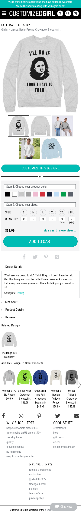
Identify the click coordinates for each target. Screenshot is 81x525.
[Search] (69, 13)
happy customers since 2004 (21, 428)
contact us (35, 474)
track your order (37, 484)
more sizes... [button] (67, 230)
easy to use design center (20, 456)
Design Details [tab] (13, 267)
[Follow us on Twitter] (57, 416)
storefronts (59, 428)
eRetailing (49, 509)
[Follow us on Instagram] (21, 416)
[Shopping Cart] (76, 13)
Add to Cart (40, 241)
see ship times (14, 437)
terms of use (36, 493)
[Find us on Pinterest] (39, 416)
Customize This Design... (41, 168)
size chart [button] (50, 230)
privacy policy (36, 498)
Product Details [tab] (14, 309)
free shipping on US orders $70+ (23, 432)
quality (10, 442)
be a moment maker (64, 446)
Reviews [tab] (10, 317)
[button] (18, 126)
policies (33, 488)
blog (55, 432)
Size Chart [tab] (11, 302)
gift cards (58, 437)
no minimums (13, 451)
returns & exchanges (40, 469)
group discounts (15, 446)
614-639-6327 (38, 479)
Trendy (20, 293)
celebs (56, 442)
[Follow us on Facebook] (3, 416)
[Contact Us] (61, 13)
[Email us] (76, 416)
